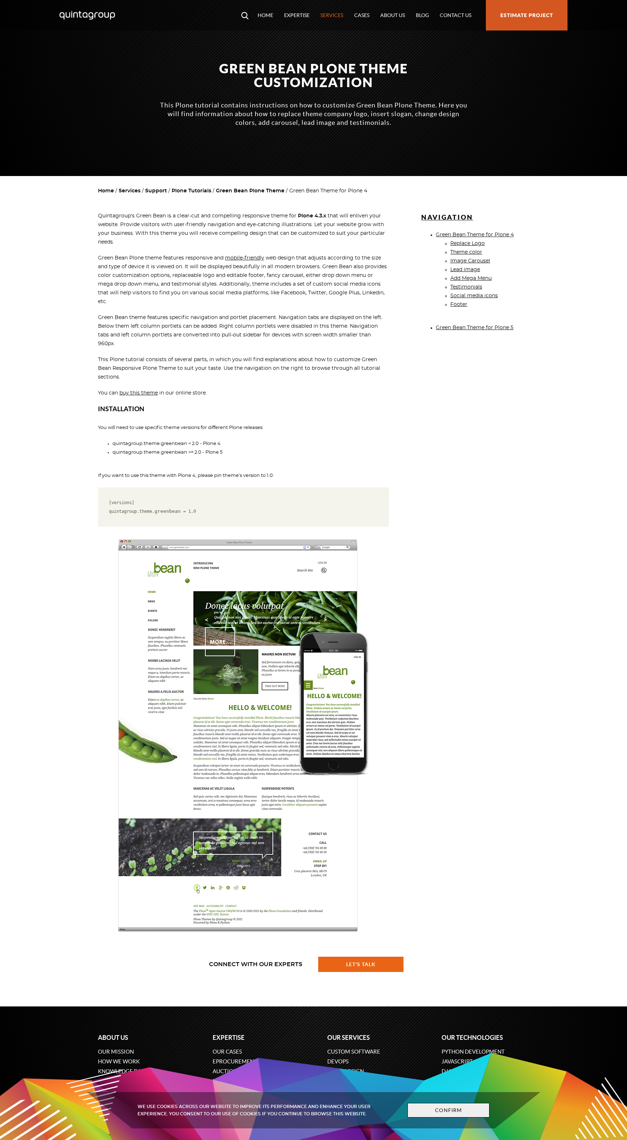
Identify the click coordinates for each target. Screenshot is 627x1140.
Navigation (447, 217)
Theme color (466, 252)
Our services (348, 1037)
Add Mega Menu (471, 278)
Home (265, 15)
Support (156, 190)
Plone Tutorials (191, 190)
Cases (361, 15)
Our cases (227, 1052)
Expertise (297, 15)
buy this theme (138, 393)
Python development (473, 1052)
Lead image (465, 269)
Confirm (448, 1110)
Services (331, 15)
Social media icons (474, 295)
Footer (458, 304)
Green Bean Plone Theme (250, 190)
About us (392, 15)
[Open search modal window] (245, 15)
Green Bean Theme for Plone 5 (474, 327)
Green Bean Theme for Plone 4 (475, 234)
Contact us (455, 15)
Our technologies (472, 1037)
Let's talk (361, 964)
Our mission (116, 1052)
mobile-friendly (244, 258)
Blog (422, 15)
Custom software (353, 1052)
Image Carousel (470, 260)
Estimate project (526, 15)
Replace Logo (467, 243)
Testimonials (466, 287)
